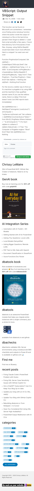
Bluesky (14, 364)
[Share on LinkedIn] (15, 22)
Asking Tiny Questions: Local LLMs (16, 238)
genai (7, 456)
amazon (5, 269)
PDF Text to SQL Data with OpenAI (16, 250)
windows (21, 436)
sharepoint (9, 440)
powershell (9, 428)
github (27, 337)
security (8, 436)
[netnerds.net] (15, 4)
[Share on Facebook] (12, 22)
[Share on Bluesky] (18, 22)
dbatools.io (17, 337)
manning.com (16, 184)
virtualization (21, 452)
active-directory (10, 444)
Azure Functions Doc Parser (13, 257)
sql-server (9, 432)
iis (16, 456)
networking (22, 448)
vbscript (8, 448)
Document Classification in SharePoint (17, 253)
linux (25, 444)
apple (7, 452)
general (22, 432)
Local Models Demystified (13, 241)
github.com (17, 355)
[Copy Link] (21, 22)
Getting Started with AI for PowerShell (17, 235)
